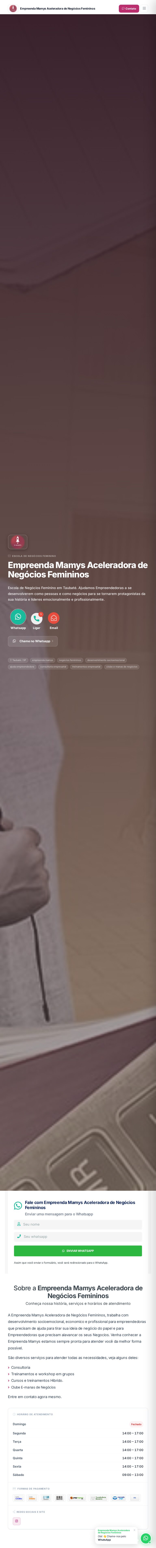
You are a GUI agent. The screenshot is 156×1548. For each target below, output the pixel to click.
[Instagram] (17, 1521)
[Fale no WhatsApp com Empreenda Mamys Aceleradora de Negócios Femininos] (146, 1538)
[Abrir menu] (144, 8)
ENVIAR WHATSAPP (80, 1250)
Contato (131, 8)
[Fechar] (134, 1530)
